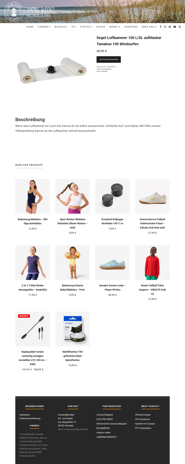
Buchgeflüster (103, 428)
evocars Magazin (105, 414)
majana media (103, 432)
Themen (43, 27)
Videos (100, 27)
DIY (74, 27)
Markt (113, 27)
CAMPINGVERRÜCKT (107, 437)
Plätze (85, 27)
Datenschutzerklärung (29, 418)
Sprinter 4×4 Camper (145, 423)
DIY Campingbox (143, 428)
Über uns (148, 27)
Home (30, 27)
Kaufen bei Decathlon (108, 59)
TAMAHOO (104, 71)
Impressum (24, 414)
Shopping (131, 27)
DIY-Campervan (142, 419)
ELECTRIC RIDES (105, 419)
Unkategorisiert (107, 69)
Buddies (60, 27)
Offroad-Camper (143, 414)
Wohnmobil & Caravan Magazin (112, 423)
